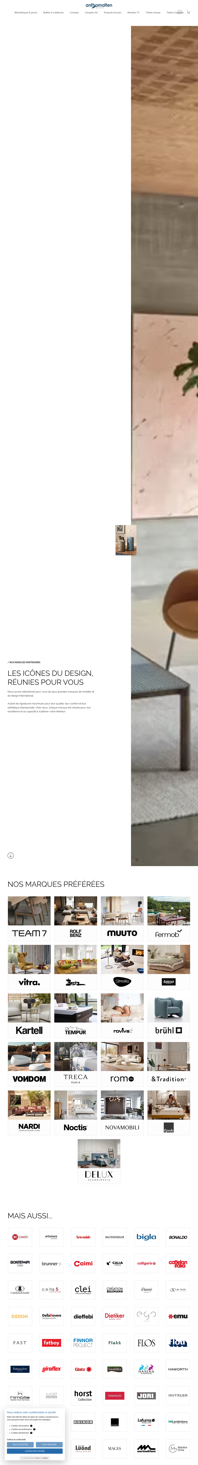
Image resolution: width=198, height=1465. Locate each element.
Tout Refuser (49, 1445)
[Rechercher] (179, 12)
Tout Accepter (20, 1445)
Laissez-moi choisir (35, 1451)
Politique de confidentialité (16, 1439)
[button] (189, 12)
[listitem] (29, 918)
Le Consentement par (35, 1458)
